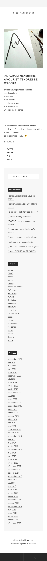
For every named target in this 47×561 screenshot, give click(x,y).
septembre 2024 (15, 359)
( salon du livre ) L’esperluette (20, 242)
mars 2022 (12, 399)
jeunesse (12, 303)
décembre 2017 (14, 466)
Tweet (10, 149)
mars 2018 (12, 459)
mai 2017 (12, 486)
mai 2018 (12, 453)
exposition (12, 293)
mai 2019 (12, 443)
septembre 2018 (15, 449)
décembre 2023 (14, 376)
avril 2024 (12, 369)
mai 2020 (12, 426)
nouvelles (12, 310)
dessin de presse (15, 287)
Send (9, 159)
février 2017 (13, 493)
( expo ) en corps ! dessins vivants (22, 237)
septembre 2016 (15, 506)
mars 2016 (12, 513)
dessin (10, 283)
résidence (12, 327)
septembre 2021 (15, 406)
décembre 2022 (14, 392)
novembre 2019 (14, 429)
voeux (10, 340)
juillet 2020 (12, 419)
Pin (8, 156)
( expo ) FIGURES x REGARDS (22, 251)
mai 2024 (12, 366)
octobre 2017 (13, 473)
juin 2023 (11, 379)
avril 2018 (12, 456)
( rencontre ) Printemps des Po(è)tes (23, 246)
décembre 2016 (14, 500)
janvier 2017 (13, 496)
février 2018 (13, 463)
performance (13, 313)
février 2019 (13, 446)
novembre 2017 (14, 469)
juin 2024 (11, 362)
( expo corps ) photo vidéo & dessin (23, 212)
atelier (10, 270)
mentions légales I (19, 543)
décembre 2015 (14, 523)
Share (10, 153)
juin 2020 (11, 423)
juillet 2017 (12, 479)
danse (10, 280)
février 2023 (13, 386)
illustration (12, 300)
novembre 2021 (14, 402)
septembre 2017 (15, 476)
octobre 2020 (13, 416)
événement (12, 290)
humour (11, 297)
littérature (12, 307)
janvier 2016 (13, 520)
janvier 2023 (13, 389)
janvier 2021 (13, 412)
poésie (10, 317)
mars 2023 (12, 382)
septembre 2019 (15, 436)
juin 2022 (11, 396)
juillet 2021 (12, 409)
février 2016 (13, 516)
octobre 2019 (13, 433)
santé (10, 333)
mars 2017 (12, 490)
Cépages (32, 126)
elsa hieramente (27, 540)
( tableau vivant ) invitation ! (19, 216)
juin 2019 (11, 439)
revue (10, 330)
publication (12, 323)
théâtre (11, 337)
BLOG (10, 273)
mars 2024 (12, 372)
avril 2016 (12, 510)
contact (32, 543)
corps (10, 277)
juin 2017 (11, 483)
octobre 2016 (13, 503)
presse (11, 320)
